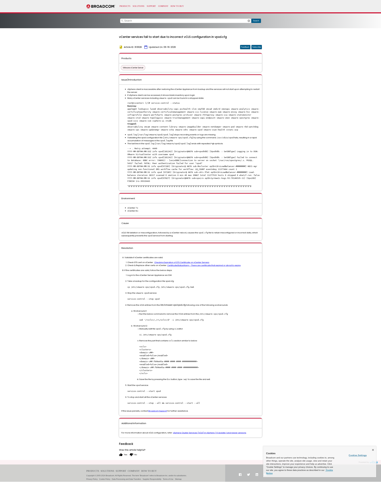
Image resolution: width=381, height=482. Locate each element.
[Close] (373, 450)
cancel (248, 20)
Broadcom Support (157, 411)
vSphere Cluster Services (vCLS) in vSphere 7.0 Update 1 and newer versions (209, 432)
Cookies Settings (358, 455)
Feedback (245, 47)
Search (256, 21)
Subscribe (256, 47)
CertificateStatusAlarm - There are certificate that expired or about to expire (204, 265)
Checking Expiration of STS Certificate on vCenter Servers (181, 262)
